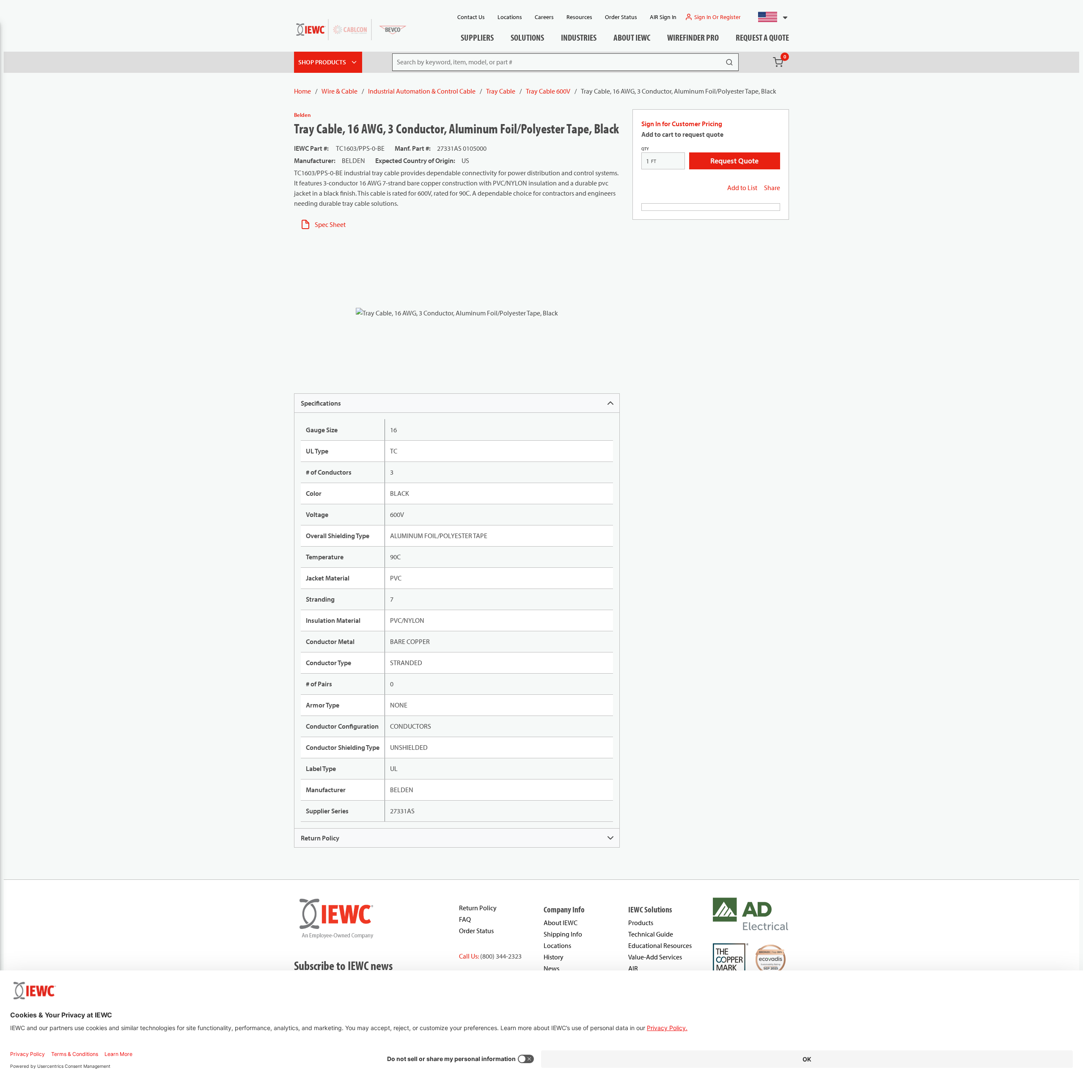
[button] (769, 16)
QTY (645, 149)
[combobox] (769, 16)
